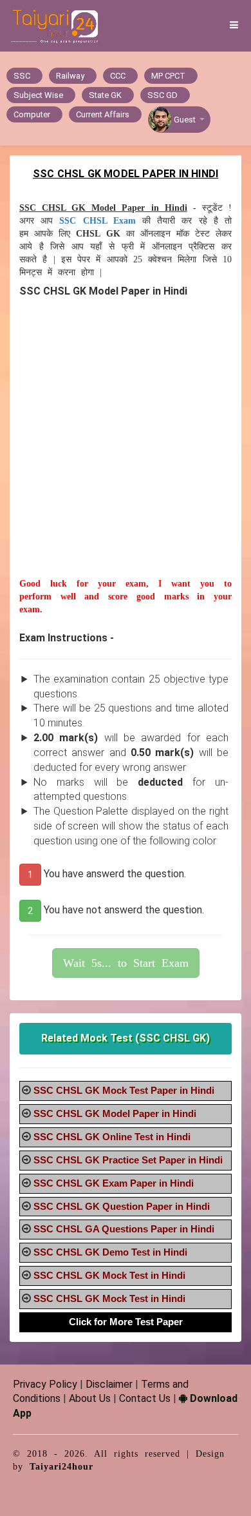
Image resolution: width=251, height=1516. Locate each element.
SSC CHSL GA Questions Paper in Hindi (123, 1228)
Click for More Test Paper (126, 1321)
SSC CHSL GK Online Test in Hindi (112, 1136)
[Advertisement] (125, 452)
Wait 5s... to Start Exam (126, 963)
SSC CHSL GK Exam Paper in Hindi (113, 1183)
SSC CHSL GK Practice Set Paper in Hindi (128, 1159)
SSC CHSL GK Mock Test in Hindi (109, 1275)
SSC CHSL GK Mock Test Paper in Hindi (123, 1090)
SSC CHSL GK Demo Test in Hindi (110, 1252)
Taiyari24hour (61, 1467)
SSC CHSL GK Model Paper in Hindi (114, 1113)
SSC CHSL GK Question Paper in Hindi (121, 1206)
